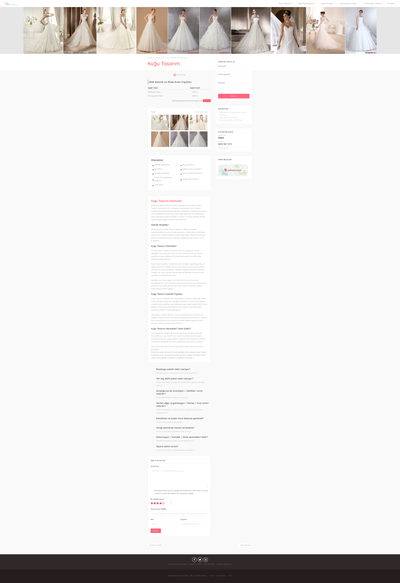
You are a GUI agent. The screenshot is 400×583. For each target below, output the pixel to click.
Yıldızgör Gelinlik (156, 545)
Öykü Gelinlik (244, 545)
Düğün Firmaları (327, 3)
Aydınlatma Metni (196, 564)
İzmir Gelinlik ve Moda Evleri (177, 58)
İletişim (211, 576)
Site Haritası (221, 576)
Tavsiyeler (391, 3)
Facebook (194, 560)
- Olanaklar (222, 115)
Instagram (206, 560)
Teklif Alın (206, 101)
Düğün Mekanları (285, 3)
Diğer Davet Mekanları (306, 3)
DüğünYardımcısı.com (175, 576)
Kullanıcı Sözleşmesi (224, 564)
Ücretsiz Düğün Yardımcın (373, 3)
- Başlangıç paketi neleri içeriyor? (230, 120)
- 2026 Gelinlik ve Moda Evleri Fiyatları (232, 112)
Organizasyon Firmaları (348, 3)
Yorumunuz (155, 466)
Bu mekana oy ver (157, 499)
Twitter (200, 560)
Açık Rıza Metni (209, 564)
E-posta (183, 519)
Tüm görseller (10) (201, 112)
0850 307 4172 (225, 144)
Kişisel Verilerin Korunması (178, 564)
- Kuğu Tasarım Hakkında (228, 117)
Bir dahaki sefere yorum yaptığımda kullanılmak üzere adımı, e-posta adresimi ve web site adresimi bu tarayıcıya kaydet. (181, 491)
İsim (152, 519)
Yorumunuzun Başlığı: (158, 509)
